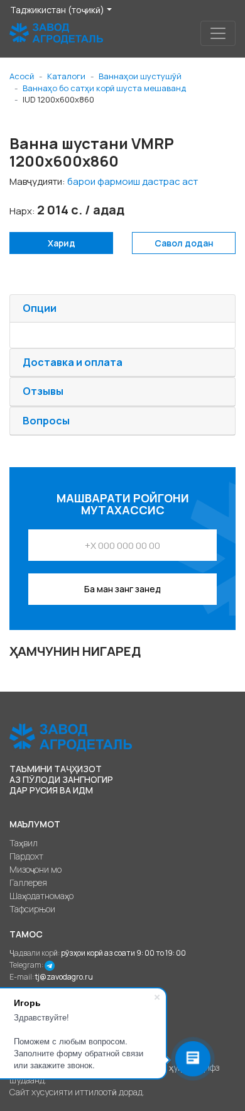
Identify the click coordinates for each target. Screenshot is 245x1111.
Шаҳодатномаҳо (41, 896)
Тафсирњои (32, 909)
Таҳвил (23, 843)
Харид (61, 243)
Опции (40, 308)
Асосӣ (21, 76)
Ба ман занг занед (122, 589)
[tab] (122, 309)
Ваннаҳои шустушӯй (140, 76)
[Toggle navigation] (218, 33)
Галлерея (28, 882)
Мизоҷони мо (35, 869)
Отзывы (43, 391)
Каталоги (66, 76)
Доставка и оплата (72, 362)
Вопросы (46, 421)
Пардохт (26, 856)
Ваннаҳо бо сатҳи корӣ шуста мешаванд (104, 88)
